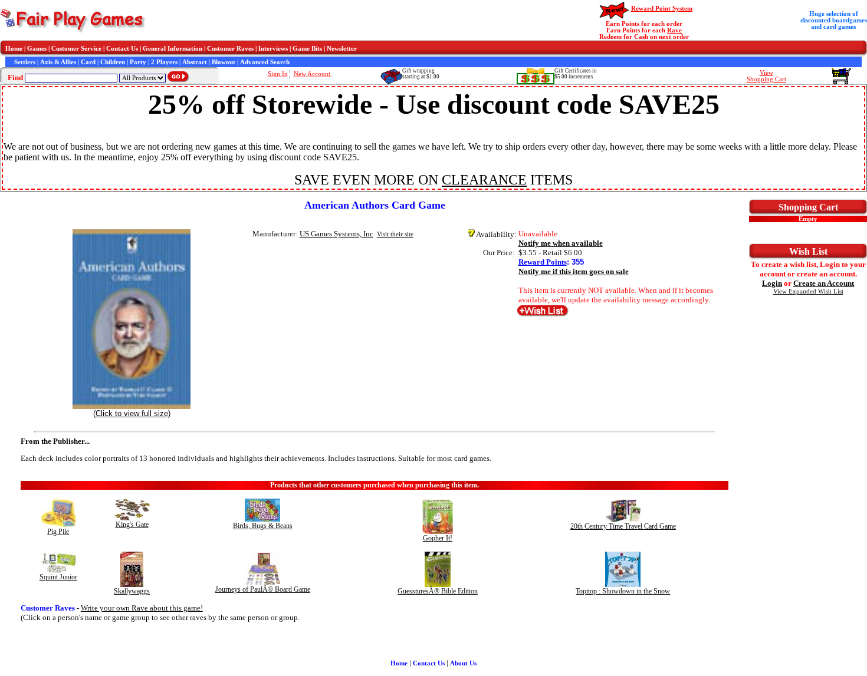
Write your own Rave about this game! (142, 608)
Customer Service (76, 48)
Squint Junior (58, 577)
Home (13, 48)
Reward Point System (661, 8)
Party (138, 62)
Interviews (273, 48)
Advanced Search (265, 62)
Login (772, 283)
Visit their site (395, 234)
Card (88, 62)
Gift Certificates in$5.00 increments (575, 74)
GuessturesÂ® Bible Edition (438, 591)
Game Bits (307, 48)
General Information (172, 48)
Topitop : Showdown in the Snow (623, 591)
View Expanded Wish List (808, 291)
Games (37, 48)
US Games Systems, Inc (336, 233)
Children (112, 62)
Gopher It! (437, 538)
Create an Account (823, 283)
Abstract (194, 62)
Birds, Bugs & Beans (263, 526)
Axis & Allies (58, 62)
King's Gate (132, 524)
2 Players (164, 62)
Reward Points (542, 262)
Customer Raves (230, 48)
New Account (313, 74)
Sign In (278, 74)
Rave (674, 30)
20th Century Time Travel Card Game (623, 526)
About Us (463, 663)
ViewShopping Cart (766, 76)
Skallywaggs (132, 591)
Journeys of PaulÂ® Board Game (262, 589)
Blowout (223, 62)
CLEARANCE (484, 179)
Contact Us (122, 48)
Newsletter (342, 48)
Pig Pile (58, 531)
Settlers (24, 62)
